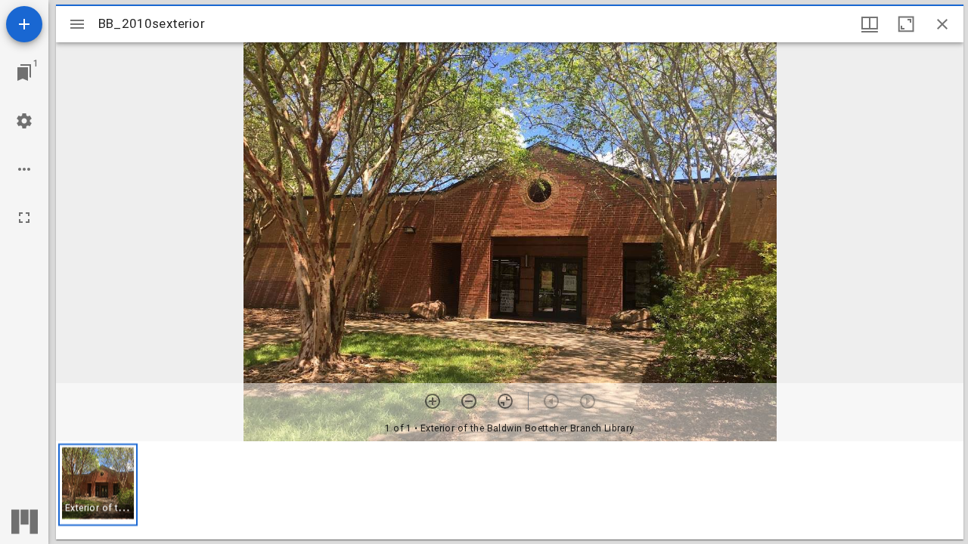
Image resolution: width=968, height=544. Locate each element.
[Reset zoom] (505, 401)
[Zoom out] (469, 401)
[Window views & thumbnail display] (870, 24)
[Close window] (942, 24)
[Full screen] (24, 217)
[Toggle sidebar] (77, 24)
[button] (98, 484)
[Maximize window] (906, 24)
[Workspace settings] (24, 121)
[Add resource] (24, 24)
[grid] (509, 490)
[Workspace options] (24, 169)
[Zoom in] (432, 401)
